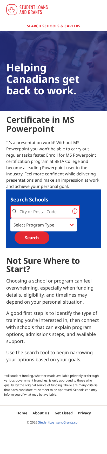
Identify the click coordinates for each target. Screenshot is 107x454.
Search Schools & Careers (53, 25)
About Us (40, 412)
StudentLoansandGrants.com (59, 422)
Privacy (84, 412)
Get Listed (64, 412)
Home (21, 412)
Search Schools (29, 199)
